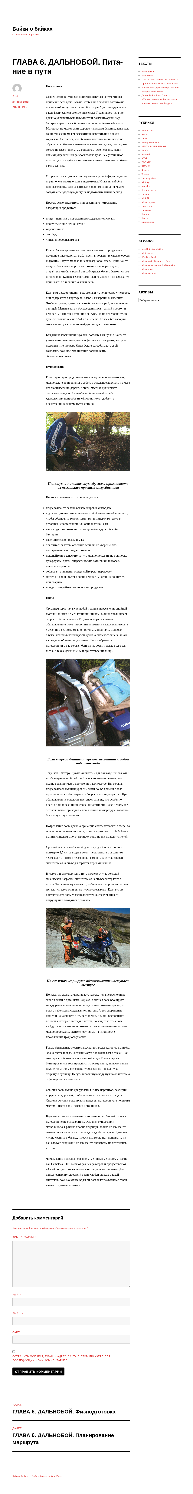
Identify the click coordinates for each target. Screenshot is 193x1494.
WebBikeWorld (149, 257)
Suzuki (145, 170)
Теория (145, 214)
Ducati (145, 138)
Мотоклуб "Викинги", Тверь (156, 261)
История (146, 194)
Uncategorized (149, 178)
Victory (145, 182)
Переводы (147, 206)
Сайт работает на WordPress (46, 1476)
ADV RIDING (19, 107)
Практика (147, 210)
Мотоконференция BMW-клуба (158, 265)
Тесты (145, 218)
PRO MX (146, 162)
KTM (144, 158)
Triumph (146, 174)
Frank (15, 96)
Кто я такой (148, 71)
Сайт (16, 1332)
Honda (145, 150)
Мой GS (146, 198)
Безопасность (149, 190)
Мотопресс (148, 269)
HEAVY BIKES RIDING (154, 146)
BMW (145, 134)
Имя (16, 1294)
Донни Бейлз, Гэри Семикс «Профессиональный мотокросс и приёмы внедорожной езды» (160, 99)
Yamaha (146, 186)
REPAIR (146, 166)
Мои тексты (148, 75)
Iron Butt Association (152, 249)
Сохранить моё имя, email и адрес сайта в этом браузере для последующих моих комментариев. (61, 1358)
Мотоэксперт (149, 273)
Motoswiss (147, 253)
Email (17, 1313)
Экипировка (148, 221)
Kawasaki (146, 154)
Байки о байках (32, 28)
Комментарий (24, 1237)
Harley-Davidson (150, 142)
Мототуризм (148, 202)
